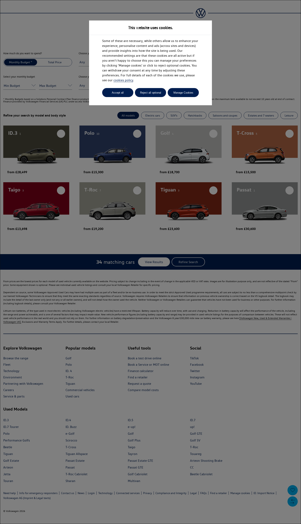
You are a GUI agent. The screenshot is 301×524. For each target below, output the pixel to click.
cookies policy (123, 80)
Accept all (118, 92)
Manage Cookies (183, 92)
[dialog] (150, 262)
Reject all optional (150, 92)
